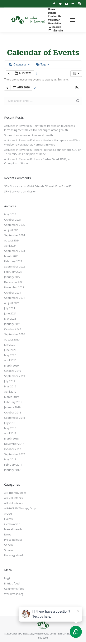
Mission (32, 191)
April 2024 (10, 246)
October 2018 (12, 412)
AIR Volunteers (13, 498)
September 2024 (14, 235)
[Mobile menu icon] (73, 20)
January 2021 (12, 324)
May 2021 (10, 318)
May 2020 (10, 355)
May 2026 (10, 214)
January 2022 (12, 277)
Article (8, 513)
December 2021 (14, 282)
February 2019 (13, 402)
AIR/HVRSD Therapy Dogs (20, 508)
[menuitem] (51, 9)
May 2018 (10, 428)
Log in (7, 578)
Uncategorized (13, 555)
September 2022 (14, 266)
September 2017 (14, 454)
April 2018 (10, 433)
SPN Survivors (13, 186)
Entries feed (12, 583)
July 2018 (9, 423)
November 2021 (14, 287)
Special (8, 545)
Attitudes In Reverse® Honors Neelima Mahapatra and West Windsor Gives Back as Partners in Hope (42, 142)
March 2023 (11, 256)
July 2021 (9, 308)
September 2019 (14, 376)
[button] (77, 88)
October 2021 (12, 292)
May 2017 (10, 459)
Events (8, 519)
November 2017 (14, 444)
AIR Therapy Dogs (15, 493)
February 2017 (13, 464)
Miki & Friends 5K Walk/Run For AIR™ (49, 186)
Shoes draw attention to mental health (28, 135)
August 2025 (11, 230)
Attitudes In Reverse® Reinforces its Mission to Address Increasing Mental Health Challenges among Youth (39, 128)
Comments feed (14, 588)
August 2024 (11, 240)
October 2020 (12, 329)
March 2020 (11, 365)
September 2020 (14, 334)
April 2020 (10, 360)
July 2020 (9, 345)
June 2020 (10, 350)
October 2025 (12, 219)
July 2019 (9, 381)
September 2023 (14, 251)
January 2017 (12, 470)
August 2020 (11, 339)
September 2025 (14, 225)
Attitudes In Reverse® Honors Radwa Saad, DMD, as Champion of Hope (37, 161)
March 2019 (11, 397)
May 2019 (10, 386)
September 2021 (14, 298)
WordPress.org (13, 594)
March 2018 (11, 438)
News (7, 534)
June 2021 (10, 313)
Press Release (13, 539)
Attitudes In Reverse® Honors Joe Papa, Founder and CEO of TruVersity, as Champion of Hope (42, 152)
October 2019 (12, 371)
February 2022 (13, 272)
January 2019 (12, 407)
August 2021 (11, 303)
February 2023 (13, 261)
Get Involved (12, 524)
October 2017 (12, 449)
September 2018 (14, 418)
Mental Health (13, 529)
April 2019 (10, 391)
